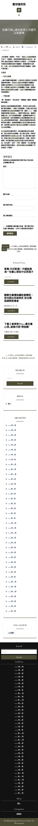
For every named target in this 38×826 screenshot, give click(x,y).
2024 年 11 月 (12, 528)
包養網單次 (22, 80)
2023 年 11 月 (12, 587)
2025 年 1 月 (11, 518)
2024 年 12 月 (12, 523)
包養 (7, 76)
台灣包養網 (14, 138)
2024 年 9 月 (12, 538)
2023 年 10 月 (12, 592)
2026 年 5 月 (12, 440)
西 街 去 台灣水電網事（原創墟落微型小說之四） (19, 358)
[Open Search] (19, 15)
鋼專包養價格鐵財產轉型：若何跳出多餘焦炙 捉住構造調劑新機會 (18, 298)
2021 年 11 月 (12, 611)
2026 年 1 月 (12, 460)
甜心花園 (27, 57)
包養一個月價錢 (9, 66)
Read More (11, 282)
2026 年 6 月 (12, 435)
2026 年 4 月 (12, 445)
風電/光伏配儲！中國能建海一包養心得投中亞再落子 (18, 270)
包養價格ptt (13, 113)
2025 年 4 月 (12, 504)
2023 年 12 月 (12, 582)
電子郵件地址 (8, 205)
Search (20, 383)
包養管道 (32, 109)
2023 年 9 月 (12, 596)
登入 (9, 404)
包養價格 (17, 141)
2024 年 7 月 (12, 548)
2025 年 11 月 (12, 469)
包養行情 (23, 90)
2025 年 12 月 (12, 464)
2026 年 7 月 (12, 430)
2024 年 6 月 (12, 552)
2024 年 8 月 (12, 543)
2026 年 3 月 (12, 450)
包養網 (3, 73)
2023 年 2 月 (12, 606)
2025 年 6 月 (12, 494)
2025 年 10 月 (12, 474)
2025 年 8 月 (12, 484)
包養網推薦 (8, 90)
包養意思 (29, 59)
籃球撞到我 (19, 4)
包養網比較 (14, 136)
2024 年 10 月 (12, 533)
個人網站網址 (8, 216)
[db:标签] (11, 633)
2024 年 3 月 (12, 567)
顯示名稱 (7, 194)
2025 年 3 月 (12, 508)
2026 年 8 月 (12, 425)
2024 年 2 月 (12, 572)
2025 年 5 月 (12, 499)
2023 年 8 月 (12, 601)
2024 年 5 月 (12, 557)
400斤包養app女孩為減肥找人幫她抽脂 (19, 355)
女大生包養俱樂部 (18, 85)
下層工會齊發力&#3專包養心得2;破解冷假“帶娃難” (18, 325)
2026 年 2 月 (12, 455)
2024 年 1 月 (12, 577)
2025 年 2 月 (12, 513)
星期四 (19, 814)
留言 (5, 167)
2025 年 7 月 (12, 489)
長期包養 (21, 125)
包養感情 (12, 111)
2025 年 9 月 (12, 479)
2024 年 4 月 (12, 562)
